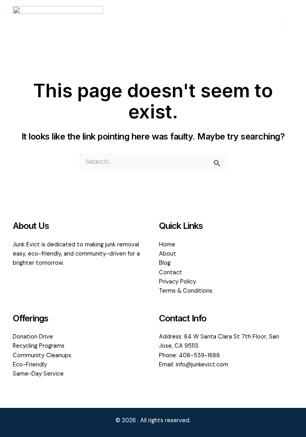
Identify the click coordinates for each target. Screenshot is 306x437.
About (167, 254)
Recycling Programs (39, 346)
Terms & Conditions (185, 291)
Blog (165, 263)
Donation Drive (33, 337)
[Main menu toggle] (285, 24)
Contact (170, 272)
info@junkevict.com (202, 364)
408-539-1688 (199, 355)
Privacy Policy (177, 281)
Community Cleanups (42, 355)
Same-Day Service (38, 374)
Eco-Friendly (30, 364)
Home (167, 244)
